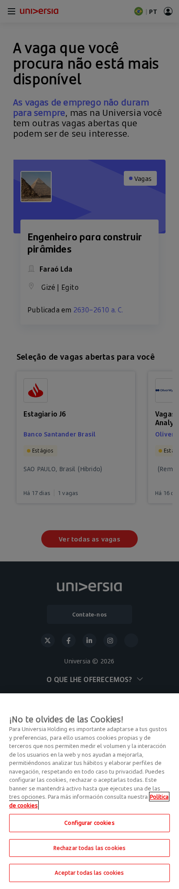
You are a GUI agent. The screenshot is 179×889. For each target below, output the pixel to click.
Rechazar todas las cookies (89, 848)
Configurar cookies (89, 823)
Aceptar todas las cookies (89, 872)
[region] (89, 791)
